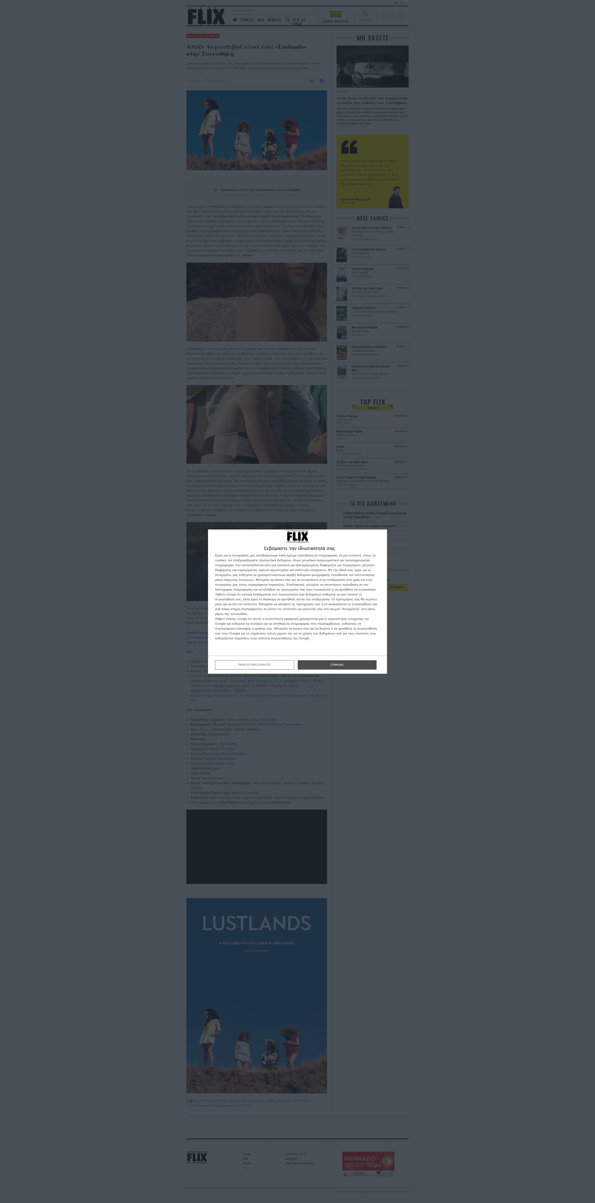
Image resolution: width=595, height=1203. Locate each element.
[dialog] (297, 602)
